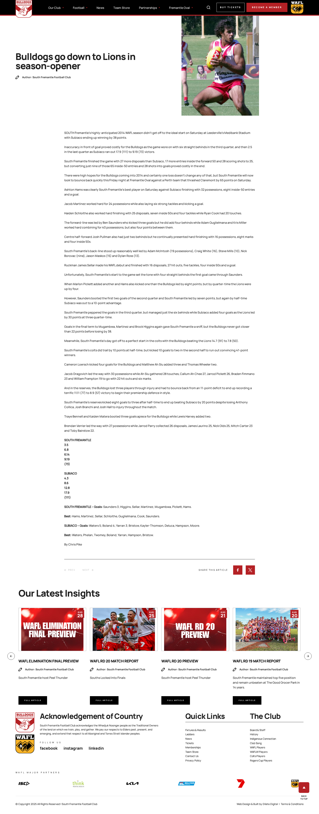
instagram (73, 748)
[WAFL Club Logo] (24, 9)
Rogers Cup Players (261, 760)
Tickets (189, 743)
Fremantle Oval (179, 7)
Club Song (255, 743)
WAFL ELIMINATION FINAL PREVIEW (48, 661)
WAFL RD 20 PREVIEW (179, 661)
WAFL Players (257, 747)
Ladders (189, 734)
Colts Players (257, 756)
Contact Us (191, 756)
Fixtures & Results (195, 730)
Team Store (121, 7)
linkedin (96, 748)
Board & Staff (257, 730)
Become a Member (267, 7)
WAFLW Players (258, 752)
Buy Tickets (230, 7)
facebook (49, 748)
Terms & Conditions (292, 804)
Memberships (193, 747)
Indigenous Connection (263, 738)
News (100, 7)
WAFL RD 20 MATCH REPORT (114, 661)
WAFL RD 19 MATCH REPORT (257, 661)
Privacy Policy (193, 760)
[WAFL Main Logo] (297, 7)
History (254, 734)
